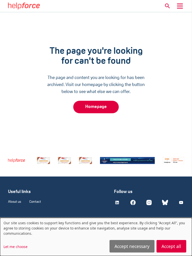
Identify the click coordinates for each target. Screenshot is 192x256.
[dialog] (96, 237)
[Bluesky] (165, 203)
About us (14, 202)
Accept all (171, 246)
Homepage (96, 107)
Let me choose (16, 246)
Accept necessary (132, 246)
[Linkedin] (117, 203)
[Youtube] (181, 203)
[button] (167, 6)
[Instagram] (149, 203)
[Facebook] (133, 203)
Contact (35, 202)
